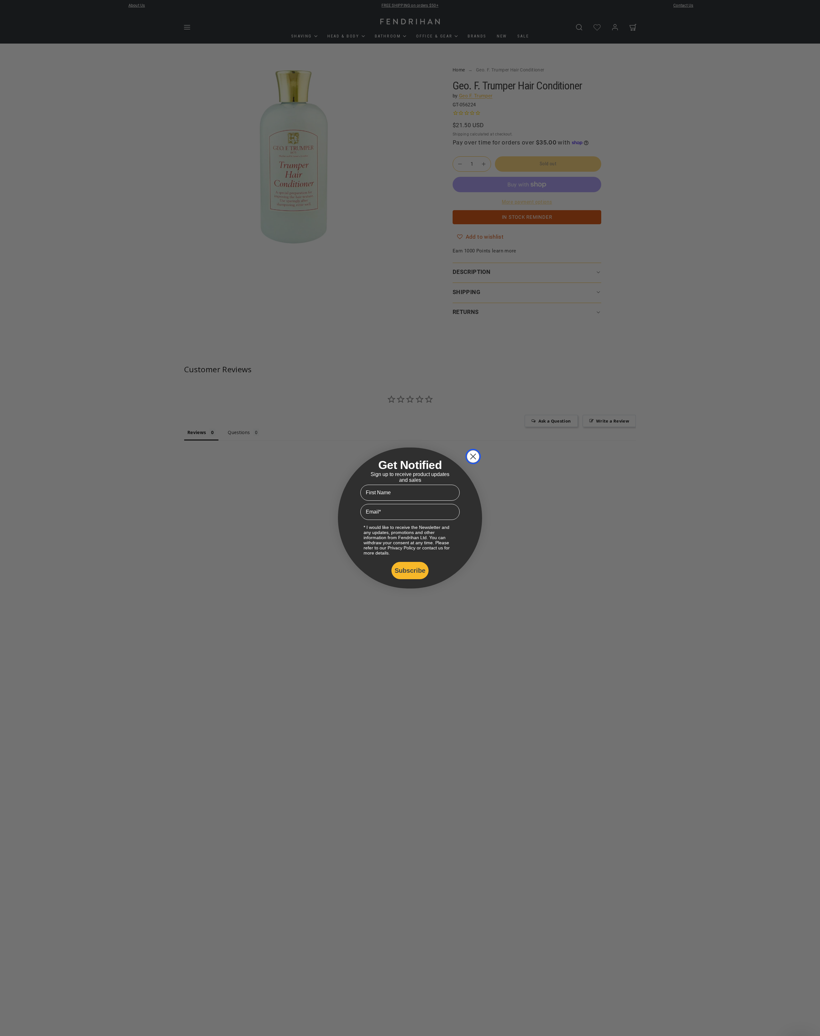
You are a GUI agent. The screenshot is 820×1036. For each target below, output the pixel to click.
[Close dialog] (473, 456)
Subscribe (410, 570)
